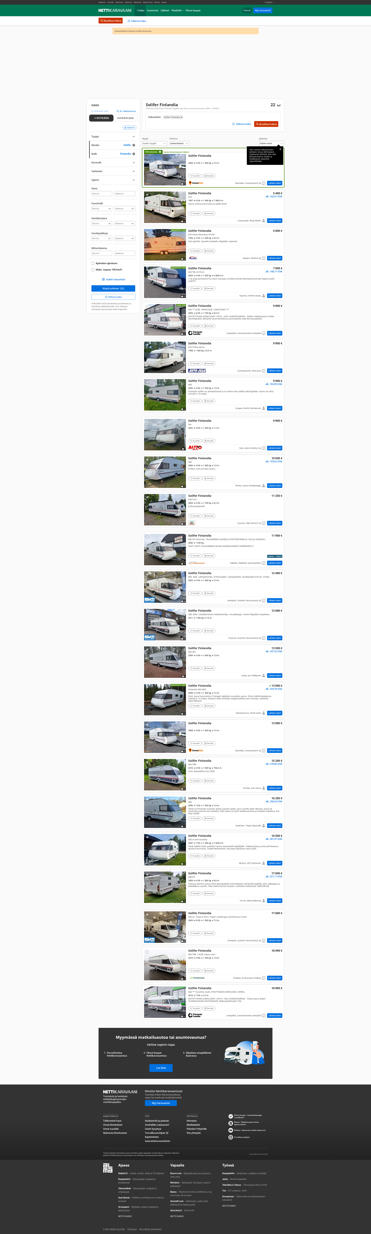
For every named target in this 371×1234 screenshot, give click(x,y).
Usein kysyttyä (153, 1128)
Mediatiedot (193, 1124)
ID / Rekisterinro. (128, 111)
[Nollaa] (135, 145)
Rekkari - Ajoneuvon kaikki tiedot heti (249, 1130)
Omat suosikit (111, 1128)
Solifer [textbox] (130, 144)
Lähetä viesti (274, 183)
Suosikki (196, 176)
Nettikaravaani (115, 10)
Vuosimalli (97, 203)
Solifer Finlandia (213, 167)
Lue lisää (161, 1067)
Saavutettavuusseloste (157, 1141)
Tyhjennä (131, 127)
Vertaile (210, 176)
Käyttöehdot (152, 1136)
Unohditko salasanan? (157, 1124)
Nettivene (128, 2)
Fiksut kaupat (193, 10)
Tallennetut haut (112, 1120)
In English (268, 2)
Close (280, 149)
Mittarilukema (99, 248)
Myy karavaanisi (263, 10)
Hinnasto (192, 1120)
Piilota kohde (147, 195)
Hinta (94, 188)
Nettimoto (119, 2)
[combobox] (113, 145)
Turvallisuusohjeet (155, 1132)
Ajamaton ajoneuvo (106, 263)
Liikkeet (165, 10)
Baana (164, 2)
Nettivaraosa (148, 2)
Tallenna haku (138, 21)
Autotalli (110, 2)
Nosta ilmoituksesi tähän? (176, 152)
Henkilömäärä (99, 218)
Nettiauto (102, 2)
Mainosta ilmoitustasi (115, 1132)
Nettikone (137, 2)
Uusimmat (152, 10)
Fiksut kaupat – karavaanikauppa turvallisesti (248, 1116)
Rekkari (157, 2)
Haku (141, 10)
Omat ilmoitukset (112, 1124)
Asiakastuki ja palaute (157, 1120)
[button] (154, 141)
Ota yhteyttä (194, 1132)
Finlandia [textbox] (128, 153)
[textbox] (111, 180)
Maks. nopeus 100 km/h (109, 269)
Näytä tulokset (113, 288)
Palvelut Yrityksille (197, 1128)
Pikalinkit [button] (176, 10)
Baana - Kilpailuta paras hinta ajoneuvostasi (246, 1123)
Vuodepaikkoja (99, 233)
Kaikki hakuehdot (115, 279)
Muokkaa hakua (112, 20)
